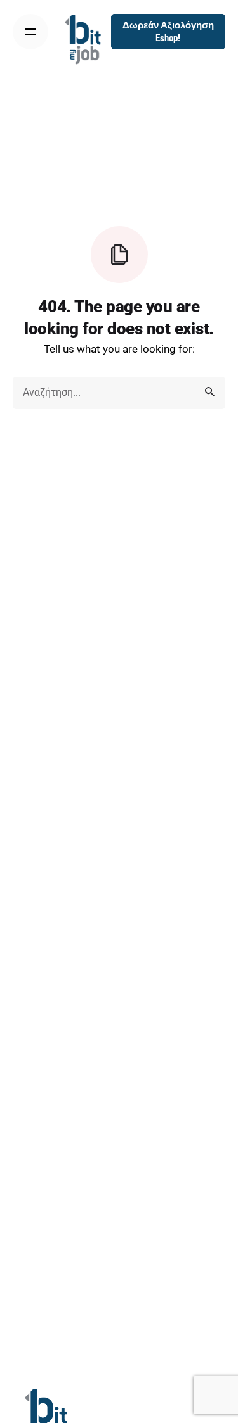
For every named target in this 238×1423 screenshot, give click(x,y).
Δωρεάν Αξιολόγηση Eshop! (168, 32)
